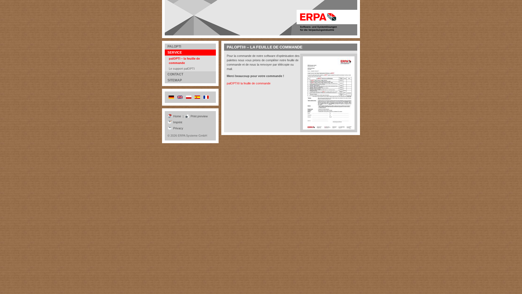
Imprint (177, 122)
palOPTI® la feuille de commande (249, 83)
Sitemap (174, 80)
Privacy (178, 128)
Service (174, 52)
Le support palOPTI (182, 68)
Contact (175, 74)
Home (177, 116)
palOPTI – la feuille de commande (184, 61)
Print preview (199, 116)
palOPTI (174, 46)
